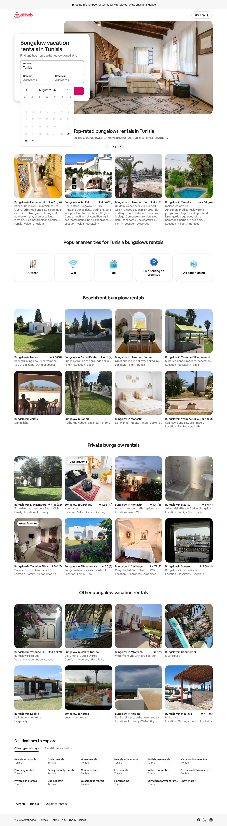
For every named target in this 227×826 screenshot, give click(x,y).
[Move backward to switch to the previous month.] (26, 90)
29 (68, 133)
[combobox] (52, 67)
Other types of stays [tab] (26, 748)
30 (26, 141)
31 (33, 141)
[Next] (120, 147)
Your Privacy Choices (74, 820)
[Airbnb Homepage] (23, 15)
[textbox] (36, 80)
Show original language (142, 4)
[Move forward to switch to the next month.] (68, 90)
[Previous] (107, 147)
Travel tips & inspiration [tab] (58, 748)
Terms (55, 820)
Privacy (44, 820)
